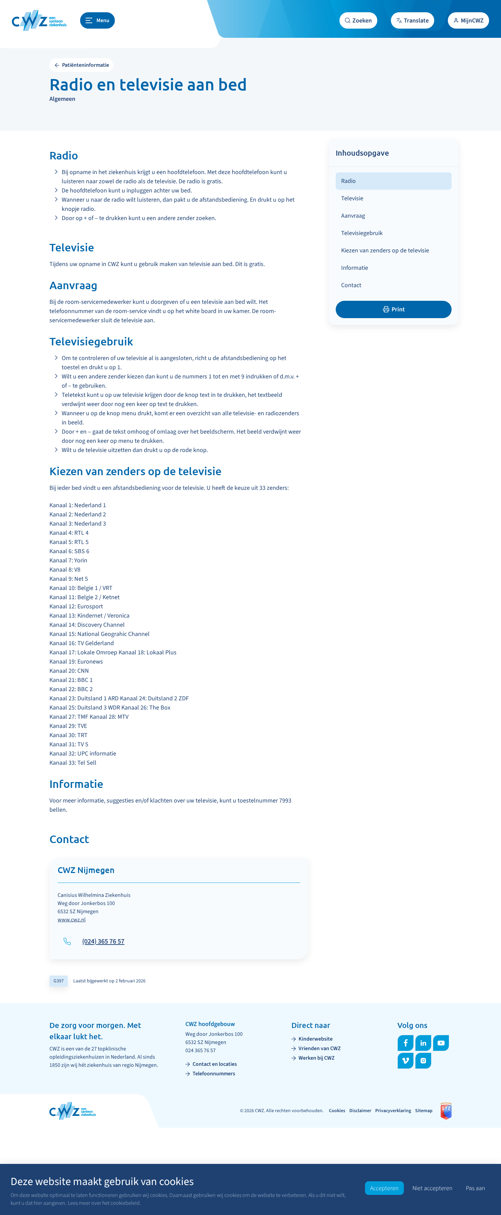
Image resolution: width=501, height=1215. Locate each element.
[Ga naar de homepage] (39, 20)
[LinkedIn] (423, 1043)
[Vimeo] (405, 1061)
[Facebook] (405, 1043)
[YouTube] (441, 1043)
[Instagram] (423, 1061)
